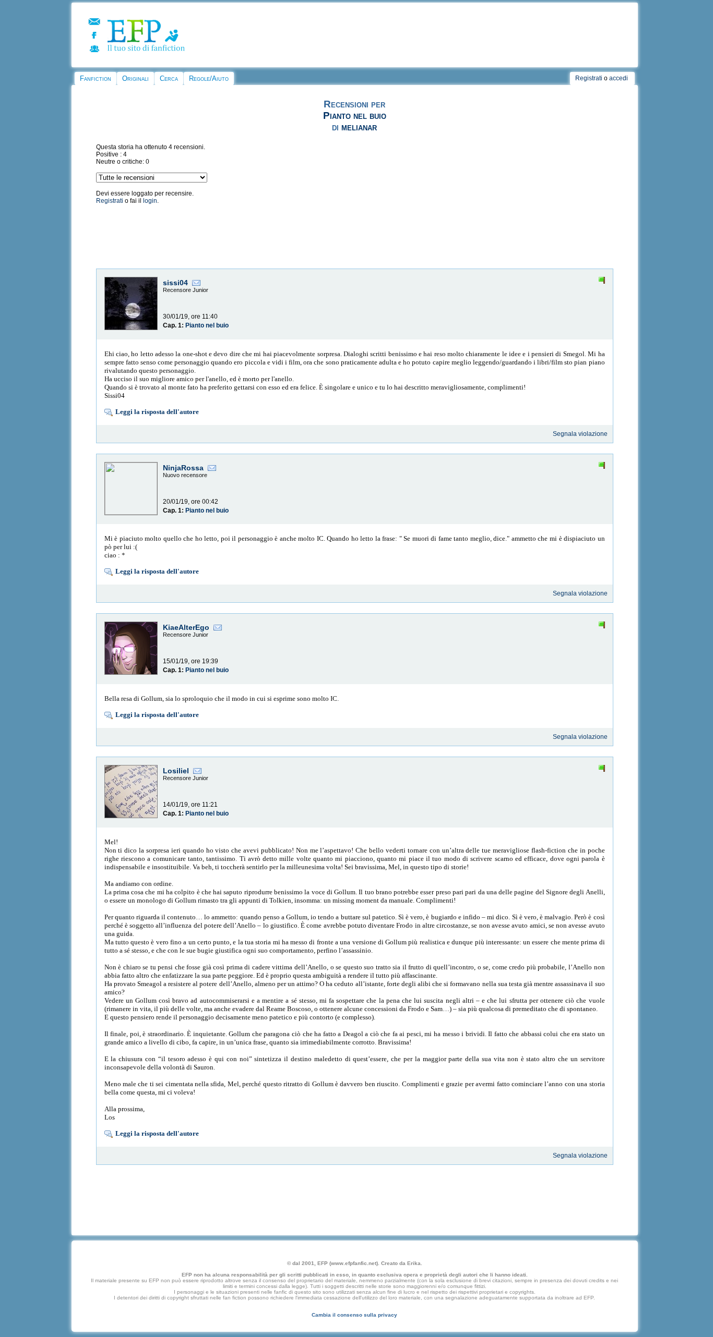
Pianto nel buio (354, 115)
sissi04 (175, 282)
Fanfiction (95, 78)
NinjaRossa (183, 468)
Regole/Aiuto (209, 78)
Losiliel (176, 771)
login (150, 200)
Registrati (588, 78)
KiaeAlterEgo (186, 627)
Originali (135, 78)
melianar (359, 126)
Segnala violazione (580, 433)
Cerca (169, 78)
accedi (618, 78)
